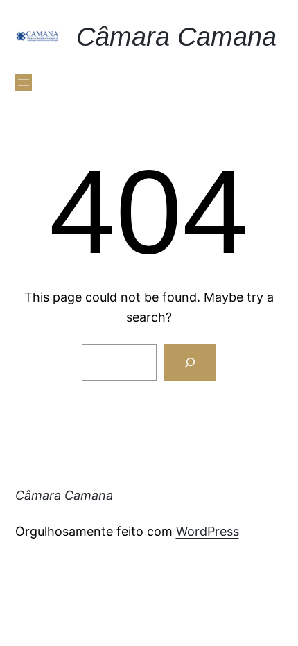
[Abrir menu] (23, 82)
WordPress (207, 531)
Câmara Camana (176, 36)
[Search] (190, 362)
